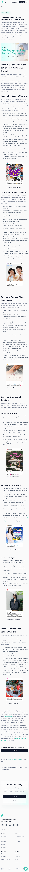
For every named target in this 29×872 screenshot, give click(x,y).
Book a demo (14, 2)
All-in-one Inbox (23, 259)
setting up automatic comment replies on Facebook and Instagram (15, 519)
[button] (26, 2)
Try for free (22, 2)
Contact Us (10, 759)
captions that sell (9, 716)
